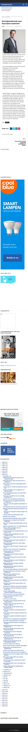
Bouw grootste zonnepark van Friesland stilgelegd (14, 520)
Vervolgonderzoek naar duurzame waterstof (15, 507)
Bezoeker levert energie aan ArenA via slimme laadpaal (13, 604)
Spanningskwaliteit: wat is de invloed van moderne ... (14, 663)
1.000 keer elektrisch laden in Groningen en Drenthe (14, 623)
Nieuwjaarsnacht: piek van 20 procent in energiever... (14, 481)
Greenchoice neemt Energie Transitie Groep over (15, 546)
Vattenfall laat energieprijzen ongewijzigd (14, 619)
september (6, 673)
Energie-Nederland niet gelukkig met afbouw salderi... (13, 666)
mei (4, 680)
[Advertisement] (12, 297)
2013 (3, 698)
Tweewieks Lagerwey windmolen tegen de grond (14, 616)
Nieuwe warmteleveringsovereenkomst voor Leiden (15, 509)
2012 (3, 700)
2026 (3, 462)
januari (5, 687)
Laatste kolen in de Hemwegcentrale (13, 514)
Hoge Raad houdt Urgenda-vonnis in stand (14, 518)
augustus (6, 675)
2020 (3, 472)
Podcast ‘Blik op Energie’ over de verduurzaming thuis (12, 528)
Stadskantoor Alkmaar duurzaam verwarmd (15, 586)
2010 (3, 704)
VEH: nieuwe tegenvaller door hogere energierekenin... (13, 657)
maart (5, 684)
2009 (3, 706)
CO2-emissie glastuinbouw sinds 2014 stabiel (15, 569)
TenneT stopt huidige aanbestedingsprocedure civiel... (12, 591)
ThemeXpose (16, 730)
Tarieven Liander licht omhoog (11, 643)
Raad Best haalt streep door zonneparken (14, 549)
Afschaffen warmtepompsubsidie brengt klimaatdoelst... (14, 601)
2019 (3, 474)
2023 (3, 467)
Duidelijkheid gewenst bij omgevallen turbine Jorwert (13, 577)
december (6, 476)
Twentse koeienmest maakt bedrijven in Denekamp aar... (14, 560)
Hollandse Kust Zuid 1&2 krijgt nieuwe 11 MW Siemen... (15, 654)
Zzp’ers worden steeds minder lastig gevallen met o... (13, 607)
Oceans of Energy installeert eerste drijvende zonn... (13, 596)
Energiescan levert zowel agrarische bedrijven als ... (13, 626)
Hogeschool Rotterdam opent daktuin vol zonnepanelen (14, 540)
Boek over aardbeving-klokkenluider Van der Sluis (15, 523)
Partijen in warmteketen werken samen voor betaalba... (15, 537)
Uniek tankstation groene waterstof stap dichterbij (14, 557)
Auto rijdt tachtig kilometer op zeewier (13, 620)
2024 (3, 465)
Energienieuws (6, 4)
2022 (3, 469)
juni (4, 678)
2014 (3, 697)
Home (3, 16)
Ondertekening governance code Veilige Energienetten (14, 543)
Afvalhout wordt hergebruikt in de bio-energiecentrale (13, 534)
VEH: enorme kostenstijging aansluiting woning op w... (14, 501)
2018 (3, 690)
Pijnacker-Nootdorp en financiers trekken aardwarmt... (14, 571)
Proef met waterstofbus (9, 599)
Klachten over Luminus (9, 516)
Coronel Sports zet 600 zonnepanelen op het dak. (15, 487)
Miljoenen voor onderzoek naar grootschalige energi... (11, 574)
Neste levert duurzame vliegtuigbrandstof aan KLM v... (14, 484)
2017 (3, 691)
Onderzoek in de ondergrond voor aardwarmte (12, 648)
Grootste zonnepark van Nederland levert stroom (14, 610)
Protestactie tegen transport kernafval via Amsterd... (15, 613)
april (4, 682)
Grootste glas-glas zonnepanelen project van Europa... (14, 660)
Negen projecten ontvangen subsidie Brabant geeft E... (13, 563)
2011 (3, 702)
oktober (5, 671)
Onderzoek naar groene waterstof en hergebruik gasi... (13, 478)
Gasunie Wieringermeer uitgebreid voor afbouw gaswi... (14, 490)
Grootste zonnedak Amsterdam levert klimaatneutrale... (13, 629)
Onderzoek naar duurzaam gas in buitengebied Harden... (12, 641)
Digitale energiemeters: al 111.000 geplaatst (15, 526)
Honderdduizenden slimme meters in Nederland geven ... (13, 566)
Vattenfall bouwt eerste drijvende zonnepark (12, 632)
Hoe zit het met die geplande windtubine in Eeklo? (15, 504)
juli (4, 676)
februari (5, 685)
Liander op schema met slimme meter (13, 650)
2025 (3, 464)
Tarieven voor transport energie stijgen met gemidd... (15, 512)
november (6, 669)
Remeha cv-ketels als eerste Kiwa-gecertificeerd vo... (12, 635)
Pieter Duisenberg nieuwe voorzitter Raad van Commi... (14, 493)
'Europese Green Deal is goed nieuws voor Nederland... (14, 583)
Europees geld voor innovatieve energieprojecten (11, 551)
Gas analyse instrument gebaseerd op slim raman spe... (14, 588)
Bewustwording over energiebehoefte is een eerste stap (15, 531)
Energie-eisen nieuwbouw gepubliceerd (13, 499)
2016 (3, 693)
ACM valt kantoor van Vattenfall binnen (14, 594)
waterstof (8, 16)
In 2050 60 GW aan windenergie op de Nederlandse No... (13, 638)
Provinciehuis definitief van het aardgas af (14, 652)
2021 (3, 471)
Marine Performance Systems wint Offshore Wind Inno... (15, 580)
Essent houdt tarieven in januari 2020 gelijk (14, 645)
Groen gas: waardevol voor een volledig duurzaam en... (13, 496)
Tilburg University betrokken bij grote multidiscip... (13, 554)
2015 (3, 695)
